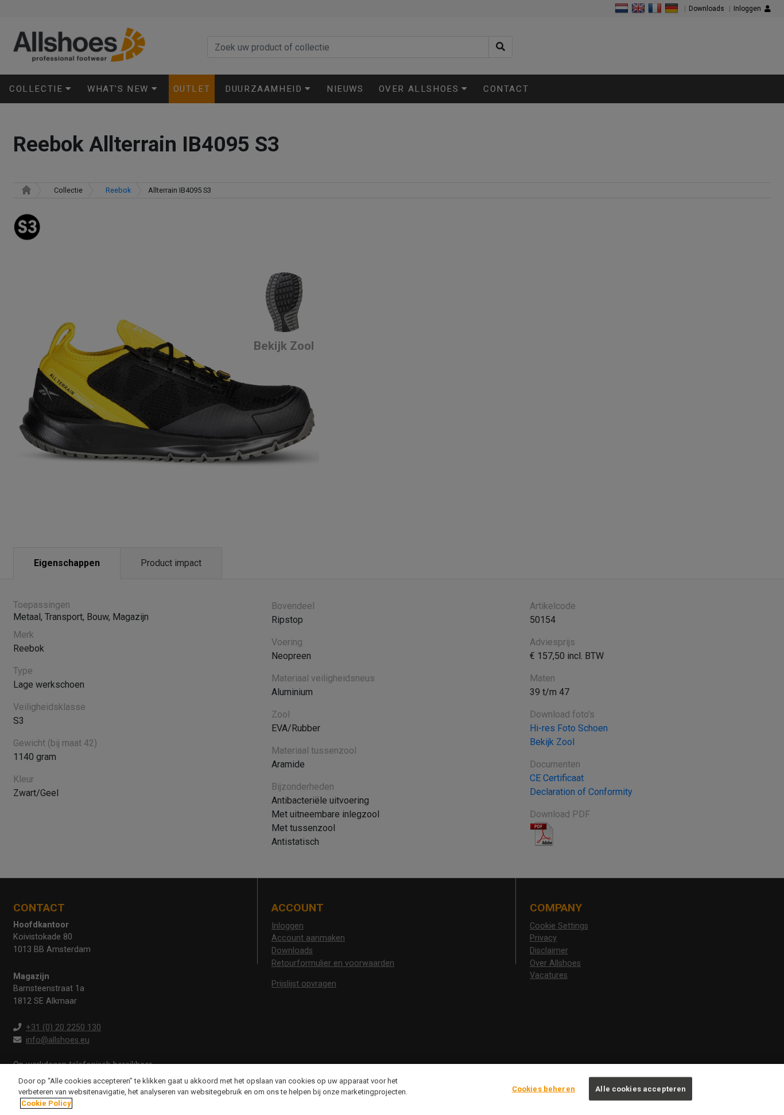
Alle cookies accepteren (640, 1088)
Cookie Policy (46, 1103)
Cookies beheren (543, 1088)
